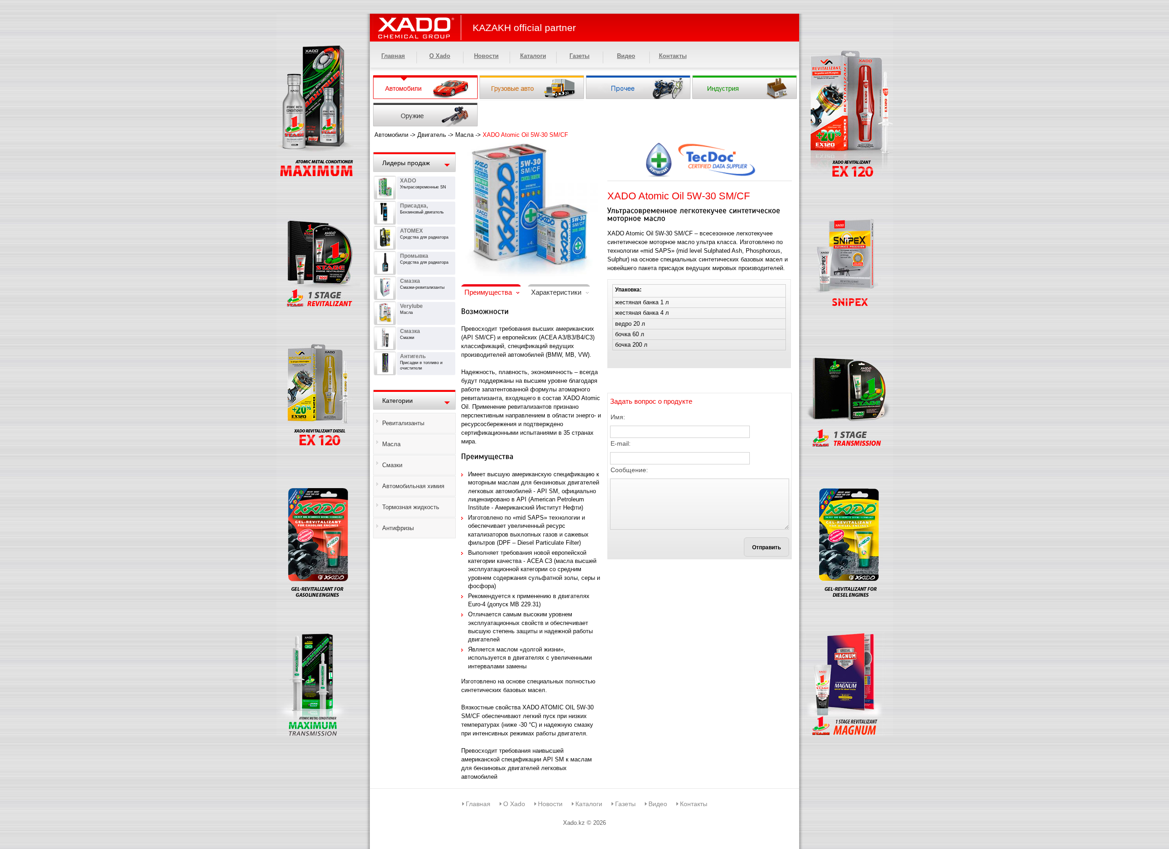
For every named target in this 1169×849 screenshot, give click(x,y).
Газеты (579, 55)
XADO (408, 180)
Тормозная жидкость (410, 507)
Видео (626, 55)
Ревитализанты (403, 423)
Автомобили (391, 134)
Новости (486, 55)
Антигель (413, 356)
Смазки (392, 465)
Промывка (414, 256)
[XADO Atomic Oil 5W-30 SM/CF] (529, 148)
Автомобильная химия (413, 486)
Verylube (411, 306)
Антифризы (398, 528)
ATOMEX (411, 231)
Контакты (673, 55)
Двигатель (431, 134)
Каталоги (533, 55)
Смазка (410, 281)
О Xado (439, 55)
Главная (393, 55)
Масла (464, 134)
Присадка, (414, 206)
